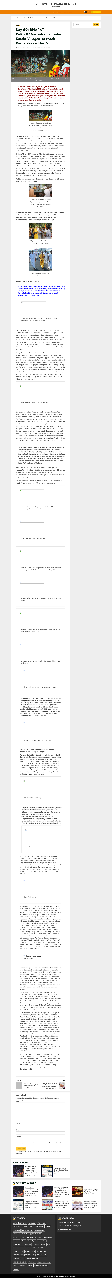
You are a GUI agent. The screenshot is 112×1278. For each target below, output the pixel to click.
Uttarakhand (22, 1266)
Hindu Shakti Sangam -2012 (21, 1234)
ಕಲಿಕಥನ (15, 1269)
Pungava (28, 1248)
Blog (31, 1227)
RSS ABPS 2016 (30, 1251)
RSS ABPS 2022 (18, 1258)
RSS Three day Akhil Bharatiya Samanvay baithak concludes (47, 1204)
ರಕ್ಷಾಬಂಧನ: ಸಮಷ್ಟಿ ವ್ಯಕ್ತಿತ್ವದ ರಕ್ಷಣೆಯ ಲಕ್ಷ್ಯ (77, 1191)
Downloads (16, 1230)
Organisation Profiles (39, 1244)
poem (21, 1248)
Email (18, 1130)
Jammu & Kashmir (36, 1234)
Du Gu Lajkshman (27, 1230)
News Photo (16, 1244)
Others (17, 25)
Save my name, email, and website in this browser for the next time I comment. (39, 1144)
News (23, 1241)
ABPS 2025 (41, 1223)
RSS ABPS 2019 (30, 1255)
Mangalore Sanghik (18, 1237)
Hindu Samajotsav (39, 1230)
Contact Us (68, 12)
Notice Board (27, 1244)
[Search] (89, 12)
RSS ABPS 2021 (41, 1255)
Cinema (48, 1227)
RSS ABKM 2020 (38, 1248)
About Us (20, 12)
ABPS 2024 (32, 1223)
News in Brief (42, 1241)
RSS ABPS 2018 (18, 1255)
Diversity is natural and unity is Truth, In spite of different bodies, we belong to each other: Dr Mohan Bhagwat (47, 1191)
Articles (39, 12)
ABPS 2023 (22, 1223)
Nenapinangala (48, 1237)
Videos (59, 12)
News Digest (29, 12)
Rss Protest (32, 1262)
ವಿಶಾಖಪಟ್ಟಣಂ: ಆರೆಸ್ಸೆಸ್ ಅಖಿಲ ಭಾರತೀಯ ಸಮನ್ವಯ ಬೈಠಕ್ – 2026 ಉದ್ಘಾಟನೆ (77, 1204)
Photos (46, 12)
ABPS (15, 1223)
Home (12, 12)
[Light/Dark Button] (85, 12)
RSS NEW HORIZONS (19, 1262)
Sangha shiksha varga (44, 1262)
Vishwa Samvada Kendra (56, 4)
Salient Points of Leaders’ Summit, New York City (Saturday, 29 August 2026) (18, 1171)
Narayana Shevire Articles (34, 1237)
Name (18, 1123)
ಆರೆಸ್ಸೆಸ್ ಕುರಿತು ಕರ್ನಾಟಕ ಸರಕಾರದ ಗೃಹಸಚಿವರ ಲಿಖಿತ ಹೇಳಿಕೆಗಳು (47, 1171)
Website (18, 1136)
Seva (53, 12)
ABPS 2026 (16, 1227)
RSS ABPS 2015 (18, 1251)
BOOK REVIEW (39, 1227)
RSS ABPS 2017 (41, 1251)
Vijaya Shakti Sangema (40, 1266)
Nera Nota (16, 1241)
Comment (19, 1101)
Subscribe (97, 12)
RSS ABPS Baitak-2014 (31, 1258)
